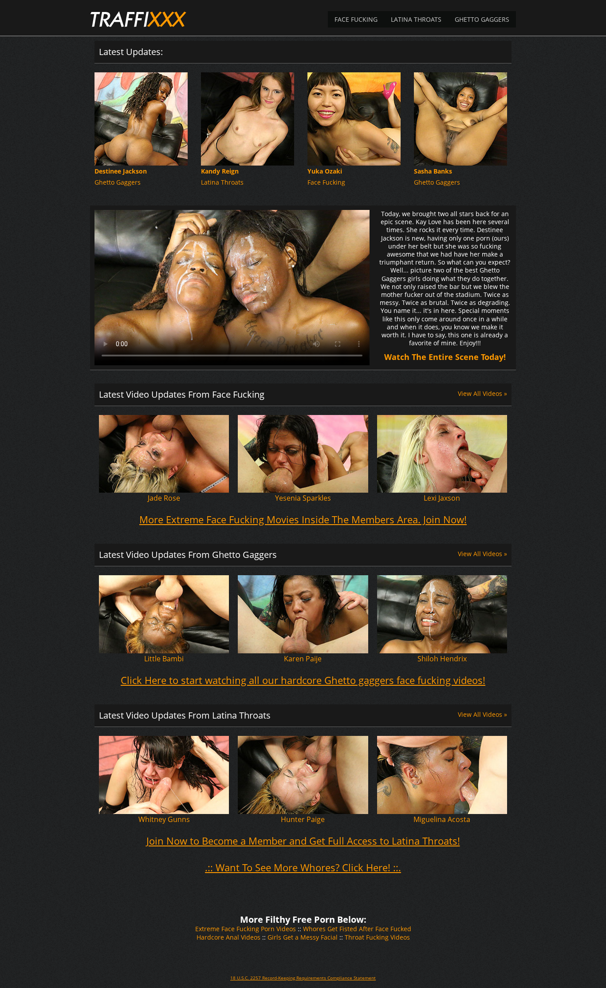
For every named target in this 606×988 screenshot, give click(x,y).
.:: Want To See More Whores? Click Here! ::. (303, 867)
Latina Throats (416, 19)
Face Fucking (356, 19)
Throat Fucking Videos (377, 937)
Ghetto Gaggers (482, 19)
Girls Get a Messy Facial (303, 937)
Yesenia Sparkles (303, 498)
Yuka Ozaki (324, 171)
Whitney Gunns (164, 819)
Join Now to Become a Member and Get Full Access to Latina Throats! (303, 840)
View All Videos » (482, 393)
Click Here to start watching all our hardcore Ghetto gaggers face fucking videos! (303, 680)
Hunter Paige (303, 819)
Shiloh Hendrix (442, 659)
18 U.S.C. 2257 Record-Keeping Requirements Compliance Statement (303, 978)
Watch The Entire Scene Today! (445, 357)
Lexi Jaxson (442, 498)
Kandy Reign (220, 171)
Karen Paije (303, 659)
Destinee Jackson (120, 171)
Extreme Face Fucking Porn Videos (245, 929)
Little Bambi (164, 659)
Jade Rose (164, 498)
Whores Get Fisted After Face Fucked (357, 929)
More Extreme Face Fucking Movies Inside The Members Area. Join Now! (303, 519)
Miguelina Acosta (441, 819)
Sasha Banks (433, 171)
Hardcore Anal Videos (228, 937)
